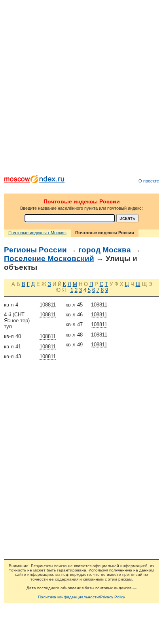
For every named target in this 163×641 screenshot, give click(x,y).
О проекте (148, 181)
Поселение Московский (49, 258)
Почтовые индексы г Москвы (37, 232)
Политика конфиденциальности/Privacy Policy (81, 597)
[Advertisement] (81, 89)
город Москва (104, 250)
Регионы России (35, 250)
